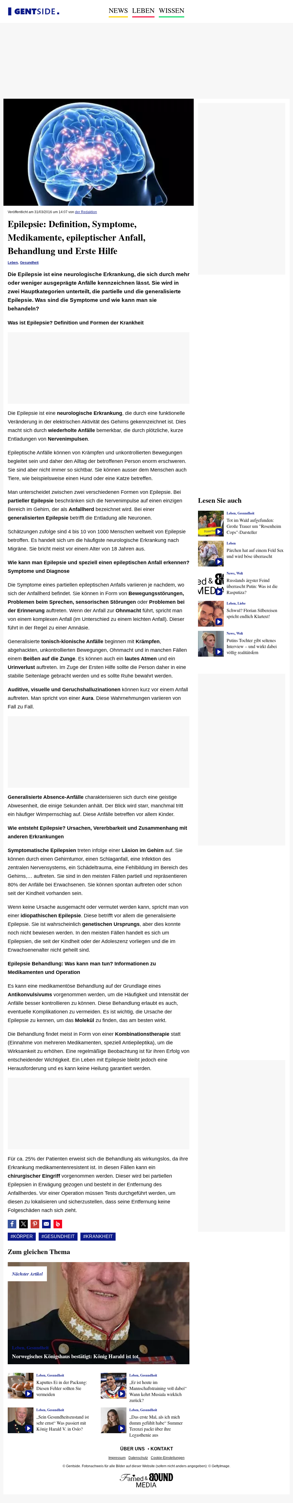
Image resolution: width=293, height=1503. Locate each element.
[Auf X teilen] (23, 1224)
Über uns (132, 1448)
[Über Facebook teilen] (12, 1224)
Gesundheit (29, 263)
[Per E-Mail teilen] (46, 1224)
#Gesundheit (58, 1236)
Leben (143, 10)
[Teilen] (35, 1224)
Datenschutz (138, 1458)
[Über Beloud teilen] (58, 1224)
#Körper (22, 1236)
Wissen (171, 10)
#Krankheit (98, 1236)
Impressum (117, 1458)
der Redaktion (86, 212)
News (118, 10)
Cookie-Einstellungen (168, 1458)
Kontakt (162, 1448)
